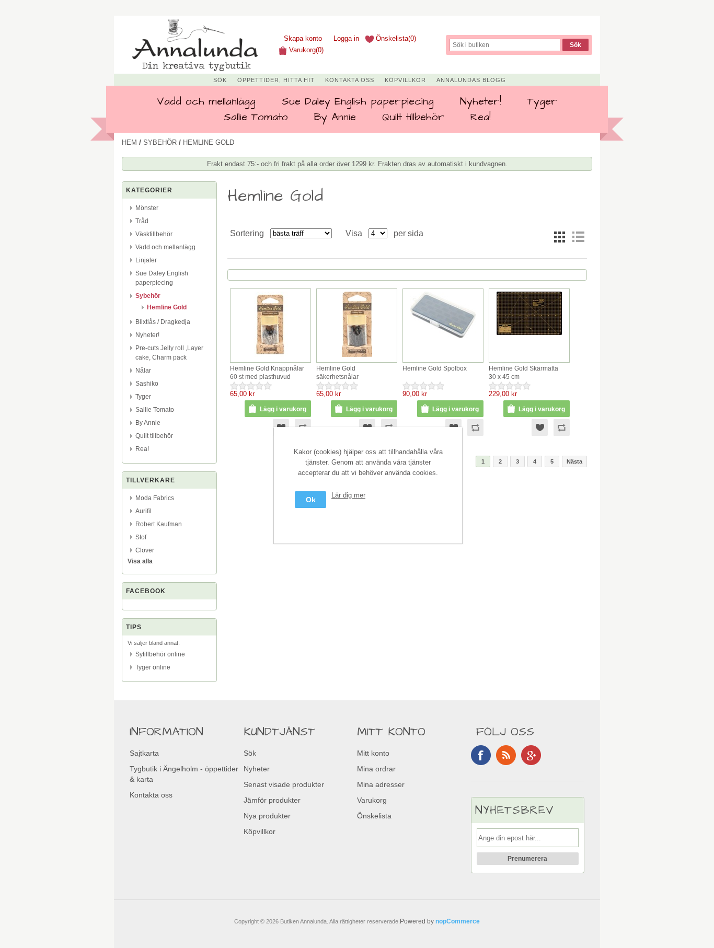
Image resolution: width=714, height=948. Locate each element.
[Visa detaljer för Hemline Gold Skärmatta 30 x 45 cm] (529, 335)
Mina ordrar (376, 769)
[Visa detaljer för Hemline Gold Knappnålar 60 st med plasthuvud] (270, 357)
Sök (220, 80)
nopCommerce (457, 921)
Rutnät (559, 236)
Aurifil (143, 511)
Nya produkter (267, 816)
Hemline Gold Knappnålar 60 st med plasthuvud (267, 372)
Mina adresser (381, 784)
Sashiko (146, 383)
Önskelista (374, 816)
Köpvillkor (405, 80)
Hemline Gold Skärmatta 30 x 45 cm (523, 372)
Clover (144, 550)
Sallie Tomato (256, 117)
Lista (578, 236)
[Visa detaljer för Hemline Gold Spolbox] (443, 338)
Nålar (143, 370)
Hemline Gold (167, 307)
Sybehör (160, 142)
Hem (129, 142)
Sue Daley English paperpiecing (358, 101)
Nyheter (257, 769)
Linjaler (146, 260)
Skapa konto (303, 38)
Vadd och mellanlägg (206, 101)
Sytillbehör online (160, 654)
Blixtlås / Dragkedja (162, 322)
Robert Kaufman (158, 524)
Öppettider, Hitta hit (276, 80)
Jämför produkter (272, 800)
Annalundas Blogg (471, 80)
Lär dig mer (348, 495)
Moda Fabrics (154, 498)
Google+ (531, 755)
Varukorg (372, 800)
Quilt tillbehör (413, 117)
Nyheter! (480, 101)
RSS (506, 755)
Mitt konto (373, 753)
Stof (140, 537)
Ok (311, 499)
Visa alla (140, 561)
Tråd (141, 221)
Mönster (146, 208)
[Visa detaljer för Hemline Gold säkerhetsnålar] (357, 357)
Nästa (574, 461)
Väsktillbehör (153, 234)
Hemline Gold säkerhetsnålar (337, 372)
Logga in (346, 38)
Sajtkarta (144, 753)
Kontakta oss (349, 80)
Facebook (481, 755)
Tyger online (152, 667)
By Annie (335, 117)
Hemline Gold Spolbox (434, 368)
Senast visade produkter (284, 784)
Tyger (542, 101)
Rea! (480, 117)
